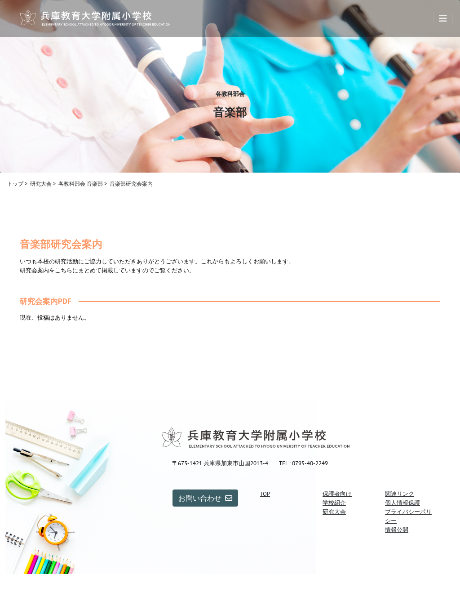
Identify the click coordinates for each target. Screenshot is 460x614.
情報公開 (396, 529)
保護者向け (337, 493)
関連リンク (399, 493)
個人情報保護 (402, 502)
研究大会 (41, 183)
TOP (265, 493)
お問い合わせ (199, 498)
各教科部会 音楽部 (80, 183)
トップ (15, 183)
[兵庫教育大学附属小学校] (95, 18)
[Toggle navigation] (443, 18)
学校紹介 (334, 502)
